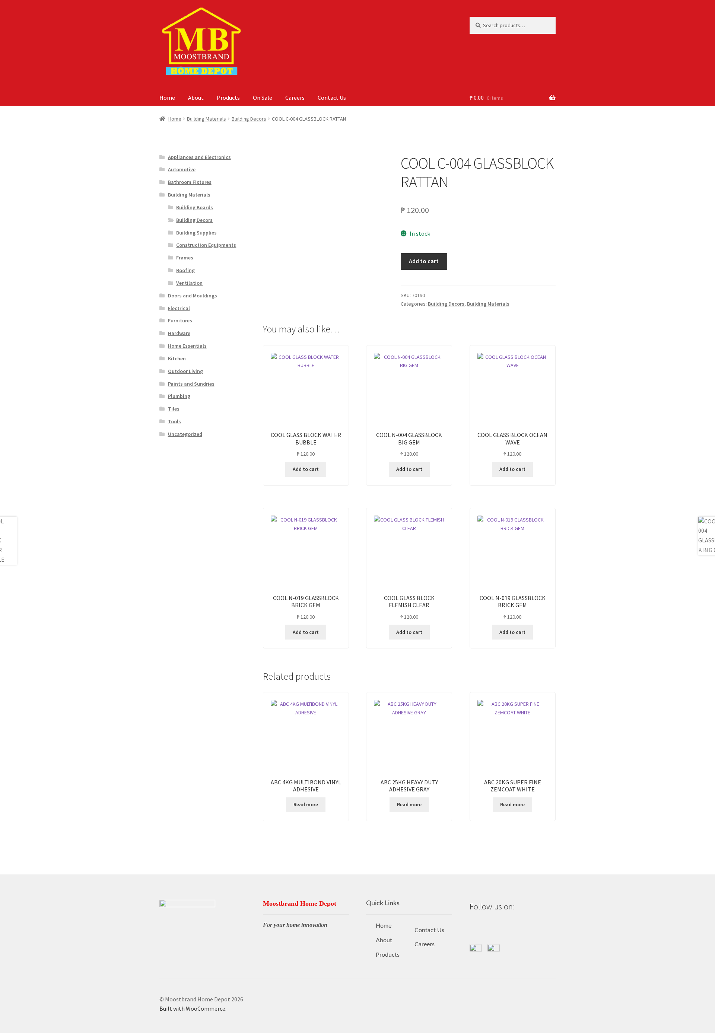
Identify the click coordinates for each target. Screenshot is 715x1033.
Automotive (182, 169)
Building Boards (194, 207)
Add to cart (424, 261)
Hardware (179, 333)
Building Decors (249, 118)
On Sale (262, 97)
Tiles (173, 408)
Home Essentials (187, 345)
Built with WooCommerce (192, 1008)
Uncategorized (185, 434)
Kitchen (177, 358)
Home (167, 97)
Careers (295, 97)
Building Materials (206, 118)
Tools (174, 421)
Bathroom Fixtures (190, 182)
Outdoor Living (185, 371)
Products (228, 97)
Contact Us (332, 97)
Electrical (179, 308)
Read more (305, 804)
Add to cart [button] (306, 469)
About (196, 97)
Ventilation (189, 283)
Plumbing (179, 396)
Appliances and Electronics (199, 157)
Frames (184, 257)
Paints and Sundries (191, 383)
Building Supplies (196, 232)
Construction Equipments (206, 245)
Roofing (185, 270)
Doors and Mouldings (192, 295)
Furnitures (180, 320)
